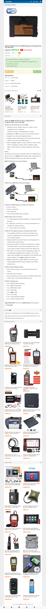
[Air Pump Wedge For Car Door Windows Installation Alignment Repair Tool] (31, 496)
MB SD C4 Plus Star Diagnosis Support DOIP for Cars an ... (12, 433)
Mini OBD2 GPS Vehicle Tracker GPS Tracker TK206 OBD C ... (13, 506)
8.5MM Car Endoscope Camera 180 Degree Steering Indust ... (31, 574)
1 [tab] (8, 43)
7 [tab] (19, 43)
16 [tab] (35, 43)
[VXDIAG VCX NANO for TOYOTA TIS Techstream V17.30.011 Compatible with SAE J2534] (31, 586)
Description (8, 116)
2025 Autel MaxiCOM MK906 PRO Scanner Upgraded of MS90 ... (31, 529)
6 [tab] (17, 43)
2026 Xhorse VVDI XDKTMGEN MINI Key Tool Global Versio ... (13, 343)
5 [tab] (16, 43)
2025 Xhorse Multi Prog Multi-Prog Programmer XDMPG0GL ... (13, 484)
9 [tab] (23, 43)
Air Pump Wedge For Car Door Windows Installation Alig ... (30, 506)
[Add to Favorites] (19, 53)
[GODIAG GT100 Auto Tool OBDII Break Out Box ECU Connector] (13, 400)
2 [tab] (10, 43)
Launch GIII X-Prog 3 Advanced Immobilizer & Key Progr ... (13, 596)
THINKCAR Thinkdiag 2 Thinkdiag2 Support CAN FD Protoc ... (30, 388)
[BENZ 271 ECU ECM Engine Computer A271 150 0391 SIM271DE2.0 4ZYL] (31, 541)
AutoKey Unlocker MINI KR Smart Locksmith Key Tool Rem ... (13, 388)
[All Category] (31, 1)
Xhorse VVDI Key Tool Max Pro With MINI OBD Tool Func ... (9, 108)
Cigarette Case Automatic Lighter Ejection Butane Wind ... (31, 410)
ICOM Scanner (18, 302)
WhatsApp (14, 86)
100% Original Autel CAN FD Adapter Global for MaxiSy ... (22, 108)
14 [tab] (32, 43)
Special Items (8, 462)
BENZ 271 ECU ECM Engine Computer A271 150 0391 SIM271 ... (31, 552)
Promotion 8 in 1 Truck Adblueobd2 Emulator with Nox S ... (13, 456)
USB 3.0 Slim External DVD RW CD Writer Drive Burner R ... (31, 433)
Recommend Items (10, 321)
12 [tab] (28, 43)
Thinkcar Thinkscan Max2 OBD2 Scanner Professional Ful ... (31, 455)
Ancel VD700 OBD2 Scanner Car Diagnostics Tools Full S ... (13, 529)
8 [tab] (21, 43)
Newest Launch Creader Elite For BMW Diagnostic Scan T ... (13, 365)
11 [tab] (26, 43)
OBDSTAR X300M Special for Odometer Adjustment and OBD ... (13, 574)
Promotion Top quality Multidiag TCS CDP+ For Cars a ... (31, 343)
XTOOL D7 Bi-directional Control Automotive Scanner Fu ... (31, 484)
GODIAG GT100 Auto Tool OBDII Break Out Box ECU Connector (13, 410)
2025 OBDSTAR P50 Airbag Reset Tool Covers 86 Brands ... (35, 108)
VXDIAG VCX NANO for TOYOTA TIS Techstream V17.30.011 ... (31, 596)
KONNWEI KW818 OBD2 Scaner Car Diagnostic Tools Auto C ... (31, 365)
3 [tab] (12, 43)
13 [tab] (30, 43)
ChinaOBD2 (20, 604)
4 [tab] (14, 43)
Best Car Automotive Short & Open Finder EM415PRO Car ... (13, 551)
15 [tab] (34, 43)
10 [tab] (25, 43)
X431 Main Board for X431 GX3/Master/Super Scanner (25, 313)
